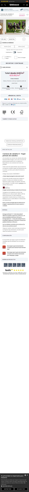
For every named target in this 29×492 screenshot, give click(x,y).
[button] (14, 486)
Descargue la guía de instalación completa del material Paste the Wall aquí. (16, 247)
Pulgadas (19, 52)
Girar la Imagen (22, 57)
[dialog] (14, 482)
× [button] (27, 475)
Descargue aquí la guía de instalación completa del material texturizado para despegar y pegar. (16, 253)
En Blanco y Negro (8, 57)
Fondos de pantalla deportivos (14, 141)
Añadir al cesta (14, 95)
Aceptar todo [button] (7, 489)
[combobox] (25, 475)
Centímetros (9, 52)
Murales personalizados (14, 144)
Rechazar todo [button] (21, 489)
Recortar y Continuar (14, 63)
